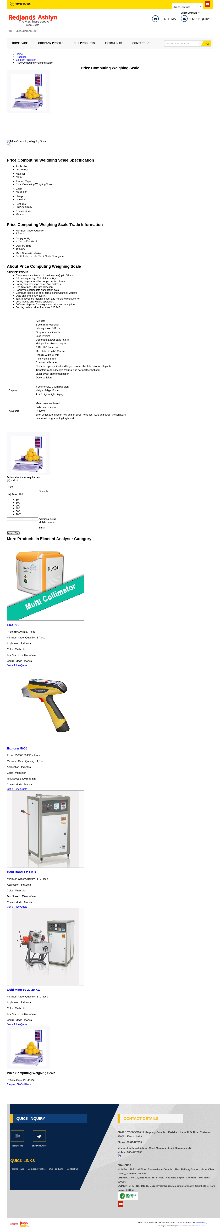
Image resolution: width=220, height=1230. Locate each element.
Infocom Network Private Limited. (194, 1226)
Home (19, 53)
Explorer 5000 (17, 748)
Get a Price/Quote (17, 665)
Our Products (84, 43)
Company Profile (50, 43)
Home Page (20, 43)
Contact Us (140, 43)
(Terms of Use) (201, 1223)
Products (21, 56)
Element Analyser (26, 59)
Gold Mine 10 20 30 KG (23, 989)
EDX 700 (13, 625)
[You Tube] (207, 5)
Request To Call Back (19, 1084)
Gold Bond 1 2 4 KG (21, 872)
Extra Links (113, 43)
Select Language (189, 13)
